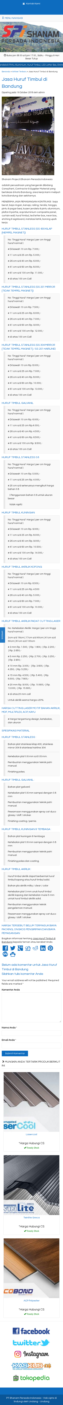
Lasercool (31, 1134)
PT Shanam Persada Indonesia (23, 1398)
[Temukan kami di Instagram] (31, 1354)
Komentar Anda (11, 990)
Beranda (6, 71)
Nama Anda (9, 1027)
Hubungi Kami (33, 1148)
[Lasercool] (31, 1102)
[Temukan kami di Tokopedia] (31, 1378)
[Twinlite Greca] (31, 1185)
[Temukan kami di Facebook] (31, 1330)
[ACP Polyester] (31, 1268)
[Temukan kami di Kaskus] (31, 1366)
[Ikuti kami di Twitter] (31, 1342)
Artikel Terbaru (19, 71)
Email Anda (8, 1040)
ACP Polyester (32, 1300)
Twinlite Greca (31, 1217)
